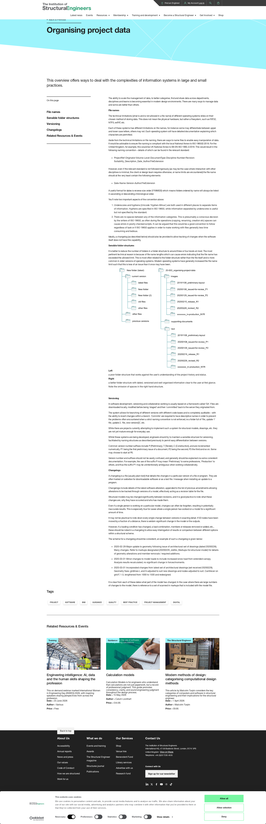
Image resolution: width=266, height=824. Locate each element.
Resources (102, 15)
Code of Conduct (65, 768)
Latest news (76, 15)
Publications (93, 771)
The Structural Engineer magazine (98, 758)
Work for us (62, 779)
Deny (224, 816)
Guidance (97, 602)
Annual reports (64, 751)
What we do (94, 738)
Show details (163, 817)
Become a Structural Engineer (179, 15)
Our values (62, 762)
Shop (220, 15)
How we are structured (68, 773)
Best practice (130, 602)
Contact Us (152, 738)
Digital (176, 602)
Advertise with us (124, 768)
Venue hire (121, 751)
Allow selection (224, 807)
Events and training (96, 745)
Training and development (145, 15)
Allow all (224, 798)
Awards (90, 751)
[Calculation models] (133, 655)
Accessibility (63, 745)
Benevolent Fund (124, 756)
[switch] (98, 817)
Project (54, 602)
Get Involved (206, 15)
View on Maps (166, 752)
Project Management (155, 602)
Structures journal (95, 766)
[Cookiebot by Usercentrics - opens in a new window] (37, 819)
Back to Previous (57, 19)
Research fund (123, 773)
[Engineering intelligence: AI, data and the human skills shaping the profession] (74, 655)
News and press (65, 756)
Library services (124, 762)
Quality (112, 602)
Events (89, 15)
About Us (63, 738)
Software (70, 602)
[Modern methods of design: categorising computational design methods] (192, 655)
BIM (83, 602)
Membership (119, 15)
